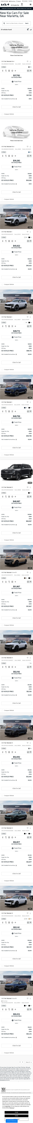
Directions (12, 1)
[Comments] (28, 71)
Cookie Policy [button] (7, 1106)
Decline (16, 1115)
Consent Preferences (12, 1120)
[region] (16, 93)
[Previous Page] (20, 1062)
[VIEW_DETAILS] (16, 46)
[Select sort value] (30, 29)
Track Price (17, 81)
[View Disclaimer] (15, 70)
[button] (5, 1)
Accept (16, 1112)
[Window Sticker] (30, 71)
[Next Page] (22, 1062)
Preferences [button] (11, 1107)
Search (26, 23)
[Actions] (30, 61)
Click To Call (17, 107)
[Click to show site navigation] (30, 4)
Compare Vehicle (9, 114)
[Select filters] (28, 29)
